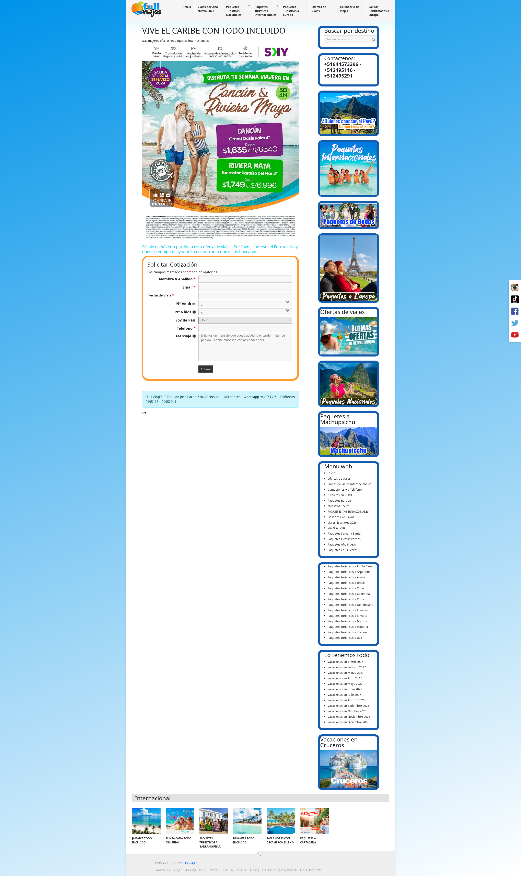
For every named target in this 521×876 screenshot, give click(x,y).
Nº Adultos (186, 304)
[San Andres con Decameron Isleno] (281, 821)
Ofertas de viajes (339, 478)
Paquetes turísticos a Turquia (348, 632)
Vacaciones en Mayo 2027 (345, 684)
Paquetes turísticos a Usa (345, 638)
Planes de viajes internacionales (349, 484)
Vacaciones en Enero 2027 (345, 662)
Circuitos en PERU (340, 495)
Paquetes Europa (339, 500)
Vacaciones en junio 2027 (345, 689)
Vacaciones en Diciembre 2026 (348, 722)
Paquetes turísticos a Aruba (346, 577)
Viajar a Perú (336, 528)
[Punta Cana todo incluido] (180, 821)
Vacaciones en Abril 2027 (345, 678)
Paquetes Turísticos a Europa (291, 11)
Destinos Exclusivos (341, 517)
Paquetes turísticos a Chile (346, 588)
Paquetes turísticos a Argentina (349, 572)
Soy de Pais (185, 320)
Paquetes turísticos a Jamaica (348, 616)
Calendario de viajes (349, 9)
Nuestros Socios (338, 506)
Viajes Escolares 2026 (342, 522)
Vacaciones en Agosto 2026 (346, 700)
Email (189, 287)
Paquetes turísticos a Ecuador (348, 610)
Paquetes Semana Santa (344, 533)
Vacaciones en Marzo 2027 (346, 673)
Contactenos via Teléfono (345, 489)
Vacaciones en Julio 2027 (344, 695)
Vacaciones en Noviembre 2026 (349, 717)
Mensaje (186, 336)
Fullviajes (189, 863)
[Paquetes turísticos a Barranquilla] (213, 821)
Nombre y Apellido (177, 279)
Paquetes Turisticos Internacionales (265, 11)
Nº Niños (185, 312)
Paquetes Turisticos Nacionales (233, 11)
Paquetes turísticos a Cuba (346, 599)
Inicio (187, 7)
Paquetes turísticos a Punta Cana (350, 566)
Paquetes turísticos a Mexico (347, 621)
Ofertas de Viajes (319, 9)
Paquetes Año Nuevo (342, 544)
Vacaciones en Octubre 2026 (347, 711)
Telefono (186, 328)
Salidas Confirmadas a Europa (379, 11)
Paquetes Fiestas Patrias (344, 539)
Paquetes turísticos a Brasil (346, 583)
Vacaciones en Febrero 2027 (347, 667)
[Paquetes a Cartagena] (314, 821)
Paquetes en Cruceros (343, 550)
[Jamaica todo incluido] (146, 821)
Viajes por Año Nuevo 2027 (208, 9)
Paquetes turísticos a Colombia (349, 594)
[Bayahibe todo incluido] (247, 821)
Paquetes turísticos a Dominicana (350, 605)
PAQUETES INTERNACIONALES (348, 511)
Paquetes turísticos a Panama (348, 627)
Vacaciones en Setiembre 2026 (348, 706)
